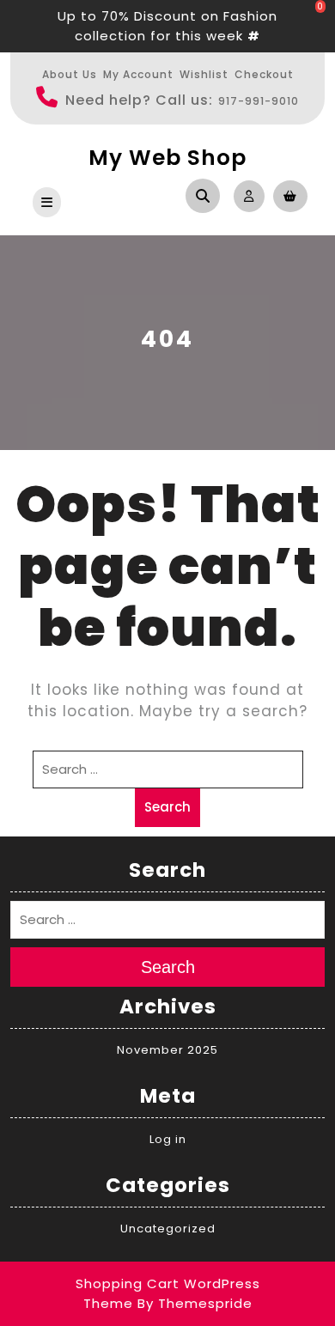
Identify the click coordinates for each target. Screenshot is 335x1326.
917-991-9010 (258, 101)
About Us (69, 74)
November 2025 (167, 1050)
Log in (167, 1139)
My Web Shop (167, 158)
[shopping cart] (286, 195)
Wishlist (204, 74)
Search (167, 807)
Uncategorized (168, 1228)
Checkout (264, 74)
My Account (138, 74)
